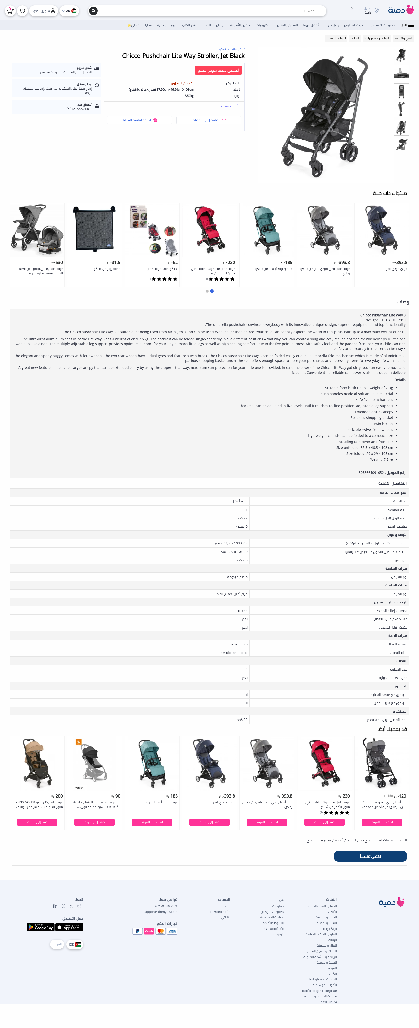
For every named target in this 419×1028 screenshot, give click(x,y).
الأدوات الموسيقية (325, 985)
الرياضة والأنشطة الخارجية (320, 957)
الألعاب (332, 911)
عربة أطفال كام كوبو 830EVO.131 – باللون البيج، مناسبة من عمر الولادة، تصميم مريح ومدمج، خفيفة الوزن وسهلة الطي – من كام (39, 804)
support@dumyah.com (160, 911)
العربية (57, 944)
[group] (401, 55)
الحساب (225, 906)
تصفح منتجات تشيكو (232, 49)
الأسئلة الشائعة (274, 928)
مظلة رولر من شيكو (107, 268)
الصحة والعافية (327, 962)
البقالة (332, 940)
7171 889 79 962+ (165, 906)
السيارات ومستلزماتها (323, 979)
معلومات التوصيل (272, 911)
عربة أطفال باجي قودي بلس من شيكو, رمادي (325, 270)
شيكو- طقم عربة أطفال (162, 268)
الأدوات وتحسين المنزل (322, 951)
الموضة (332, 968)
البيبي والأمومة (326, 917)
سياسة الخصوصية (272, 917)
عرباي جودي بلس (396, 268)
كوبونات (278, 934)
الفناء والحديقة (327, 945)
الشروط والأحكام (273, 923)
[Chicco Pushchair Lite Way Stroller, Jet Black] (326, 115)
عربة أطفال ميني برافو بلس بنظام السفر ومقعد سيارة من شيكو (41, 270)
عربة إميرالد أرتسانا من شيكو (273, 268)
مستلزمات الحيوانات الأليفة (319, 990)
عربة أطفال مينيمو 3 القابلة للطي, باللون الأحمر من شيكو (212, 270)
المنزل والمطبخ (327, 923)
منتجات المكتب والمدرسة (320, 996)
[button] (212, 291)
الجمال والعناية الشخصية (321, 906)
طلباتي (225, 917)
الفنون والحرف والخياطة (321, 934)
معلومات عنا (276, 906)
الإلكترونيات (329, 928)
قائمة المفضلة (220, 911)
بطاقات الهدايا (328, 1002)
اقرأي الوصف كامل (230, 106)
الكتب (333, 973)
